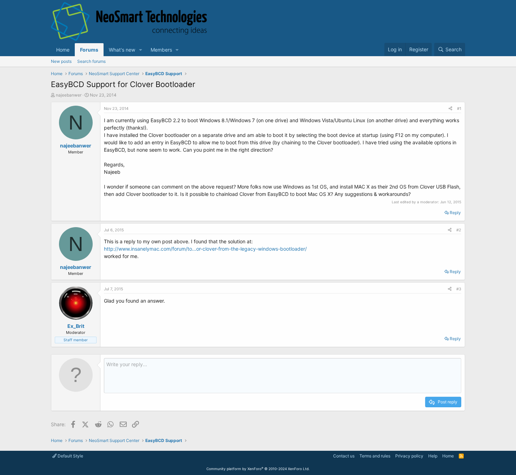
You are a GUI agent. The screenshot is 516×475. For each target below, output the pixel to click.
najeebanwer (68, 95)
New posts (61, 61)
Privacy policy (409, 455)
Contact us (344, 455)
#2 (458, 229)
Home (63, 50)
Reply (455, 212)
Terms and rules (374, 455)
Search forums (91, 61)
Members (161, 50)
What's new (122, 50)
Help (432, 455)
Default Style (70, 455)
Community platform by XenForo (258, 469)
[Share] (450, 109)
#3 (458, 288)
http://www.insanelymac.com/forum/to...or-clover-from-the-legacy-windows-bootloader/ (205, 249)
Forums (89, 50)
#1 (459, 108)
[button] (140, 49)
